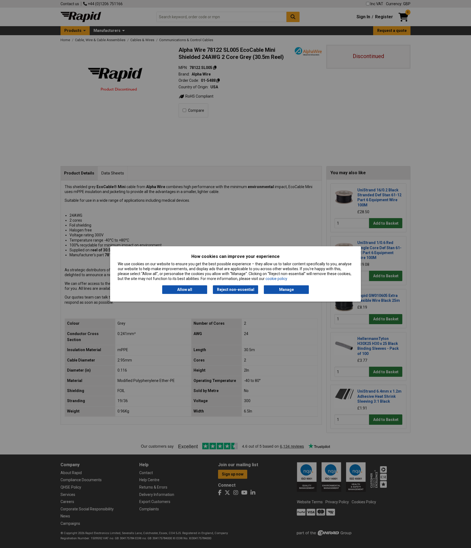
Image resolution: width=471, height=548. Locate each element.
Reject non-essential (235, 289)
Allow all (184, 289)
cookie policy (276, 279)
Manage (286, 289)
